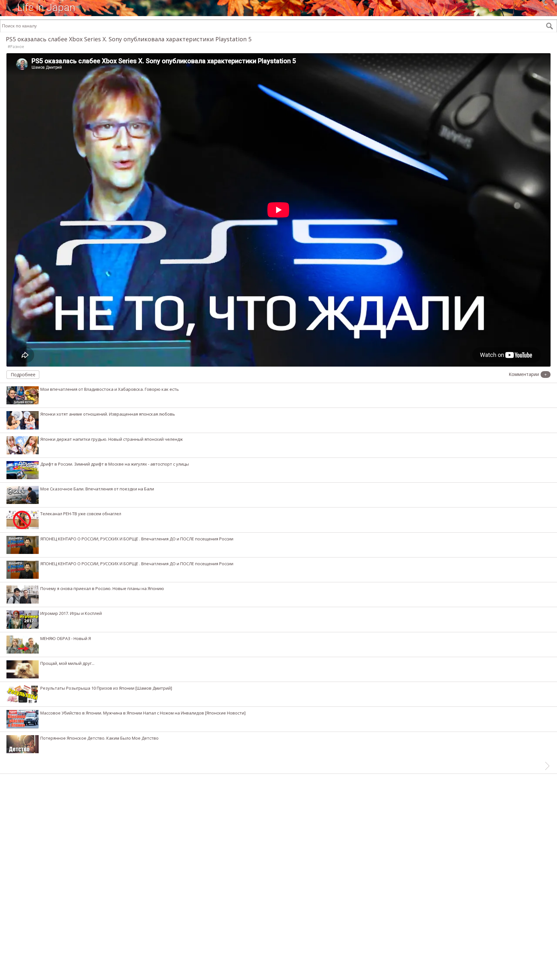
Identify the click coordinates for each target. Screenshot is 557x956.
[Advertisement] (278, 946)
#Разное (16, 46)
